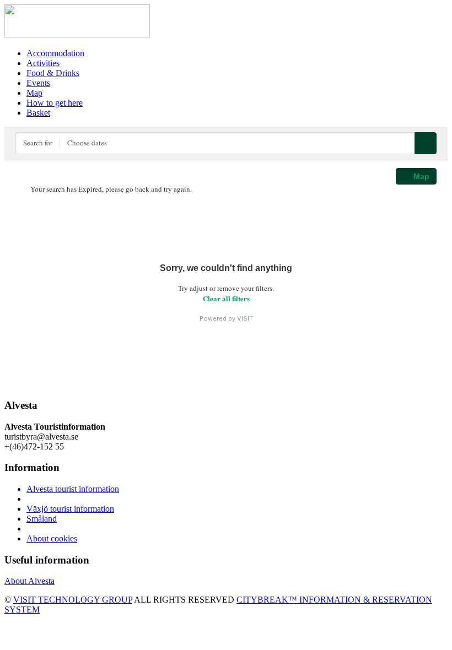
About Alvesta (29, 581)
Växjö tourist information (70, 508)
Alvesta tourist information (72, 489)
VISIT (245, 318)
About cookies (51, 538)
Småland (41, 518)
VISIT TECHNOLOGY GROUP (72, 599)
